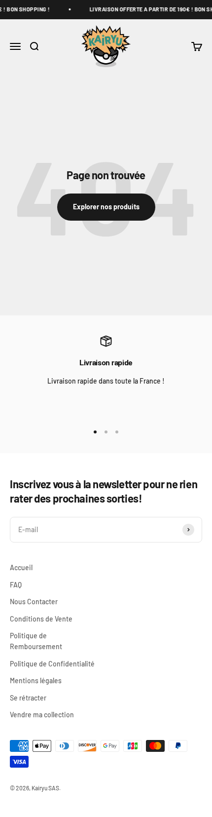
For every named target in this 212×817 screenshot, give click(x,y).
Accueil (21, 567)
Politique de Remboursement (36, 641)
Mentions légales (36, 680)
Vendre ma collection (42, 714)
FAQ (16, 585)
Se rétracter (28, 698)
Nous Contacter (34, 601)
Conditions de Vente (41, 619)
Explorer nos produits (106, 206)
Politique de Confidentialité (52, 664)
